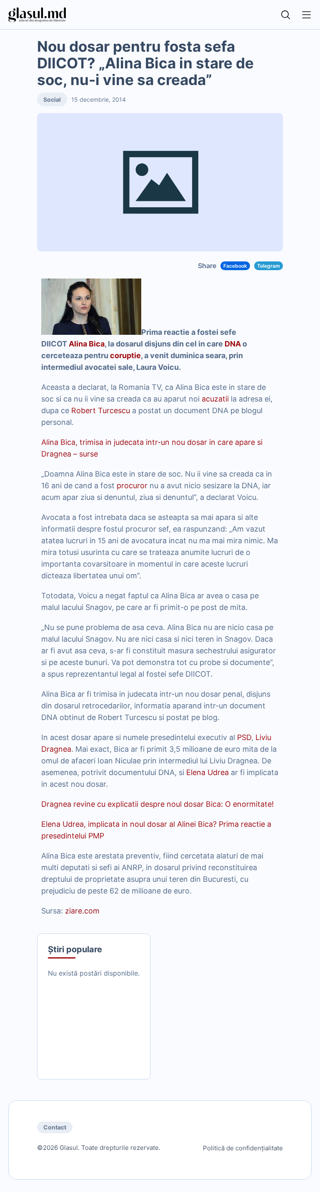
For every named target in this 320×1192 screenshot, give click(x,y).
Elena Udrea (207, 772)
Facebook (235, 266)
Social (52, 99)
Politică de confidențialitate (243, 1148)
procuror (132, 485)
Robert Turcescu (100, 410)
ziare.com (82, 910)
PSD (244, 737)
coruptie (125, 355)
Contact (54, 1127)
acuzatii (215, 398)
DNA (233, 343)
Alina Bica (87, 343)
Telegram (268, 266)
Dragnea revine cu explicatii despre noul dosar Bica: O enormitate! (157, 804)
